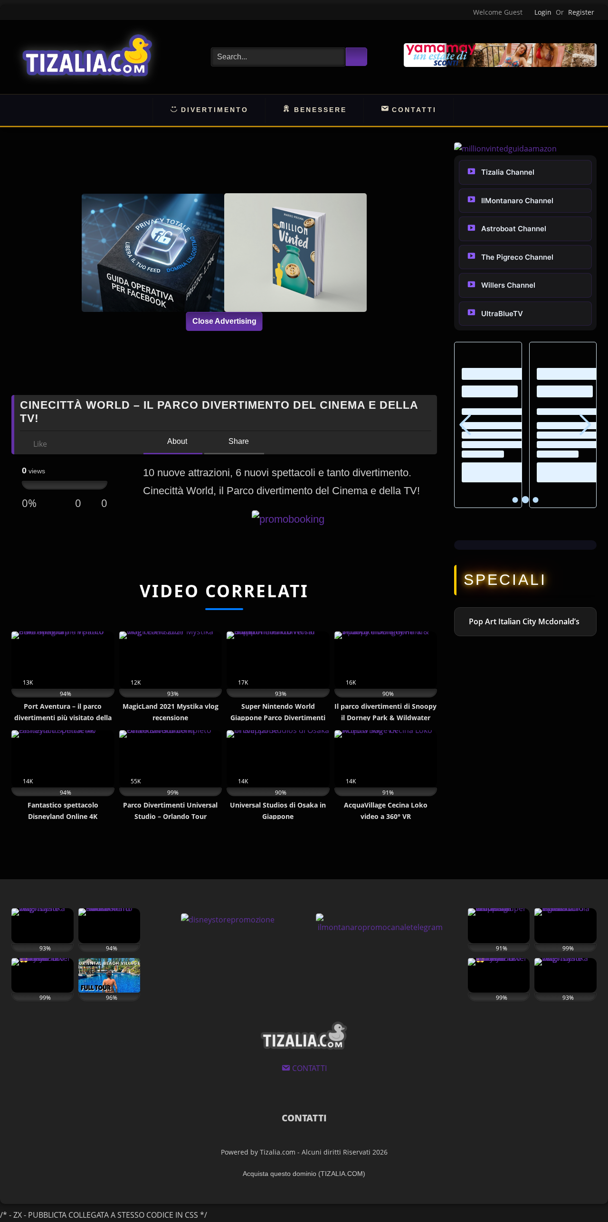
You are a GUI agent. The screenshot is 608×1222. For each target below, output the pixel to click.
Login (542, 12)
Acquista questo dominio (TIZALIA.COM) (304, 1173)
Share (238, 441)
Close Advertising (224, 321)
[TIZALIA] (87, 57)
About (176, 441)
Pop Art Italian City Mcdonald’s (524, 621)
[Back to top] (579, 1193)
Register (581, 12)
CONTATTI (304, 1118)
